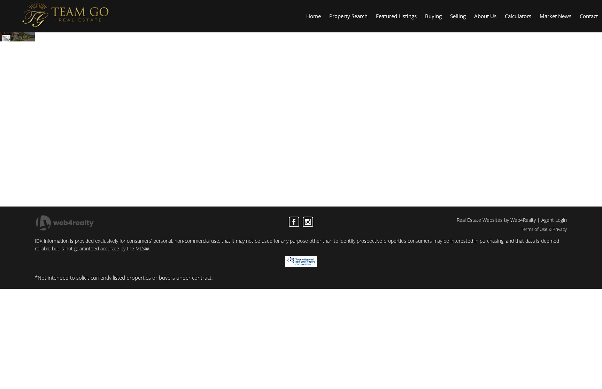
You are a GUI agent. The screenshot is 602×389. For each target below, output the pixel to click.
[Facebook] (294, 222)
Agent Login (554, 220)
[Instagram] (308, 222)
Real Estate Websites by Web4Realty (496, 220)
